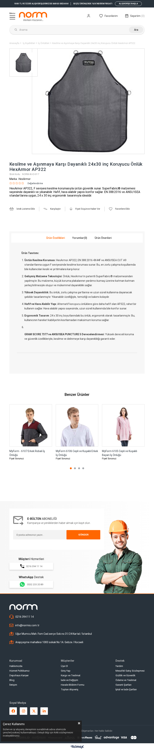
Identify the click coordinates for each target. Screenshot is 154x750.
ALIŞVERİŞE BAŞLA (128, 3)
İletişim (13, 684)
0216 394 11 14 (34, 566)
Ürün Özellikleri (55, 237)
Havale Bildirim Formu (72, 684)
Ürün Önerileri (103, 237)
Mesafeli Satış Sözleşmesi (130, 670)
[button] (71, 468)
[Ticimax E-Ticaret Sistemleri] (77, 747)
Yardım (119, 666)
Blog (11, 680)
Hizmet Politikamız (19, 670)
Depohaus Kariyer (19, 675)
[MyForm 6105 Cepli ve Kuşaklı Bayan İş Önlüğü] (123, 425)
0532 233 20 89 (35, 584)
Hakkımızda (15, 666)
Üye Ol (64, 666)
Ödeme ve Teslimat (126, 680)
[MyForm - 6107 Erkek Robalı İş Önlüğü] (30, 425)
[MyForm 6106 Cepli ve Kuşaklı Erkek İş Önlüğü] (77, 425)
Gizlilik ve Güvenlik (125, 675)
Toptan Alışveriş (69, 689)
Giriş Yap (65, 670)
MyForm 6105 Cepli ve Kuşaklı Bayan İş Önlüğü (119, 453)
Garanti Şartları (123, 684)
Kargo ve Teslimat (70, 675)
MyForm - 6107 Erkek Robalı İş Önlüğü (27, 453)
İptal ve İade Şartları (126, 689)
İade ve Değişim (69, 680)
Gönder (83, 534)
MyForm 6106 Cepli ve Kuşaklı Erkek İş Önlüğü (77, 453)
